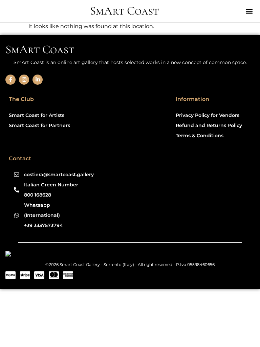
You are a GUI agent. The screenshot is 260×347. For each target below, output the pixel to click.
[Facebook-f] (10, 80)
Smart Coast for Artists (36, 115)
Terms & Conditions (199, 135)
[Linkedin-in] (37, 80)
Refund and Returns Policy (209, 125)
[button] (249, 11)
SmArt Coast (124, 11)
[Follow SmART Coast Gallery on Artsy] (57, 255)
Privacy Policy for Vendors (207, 115)
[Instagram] (24, 80)
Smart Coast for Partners (39, 125)
